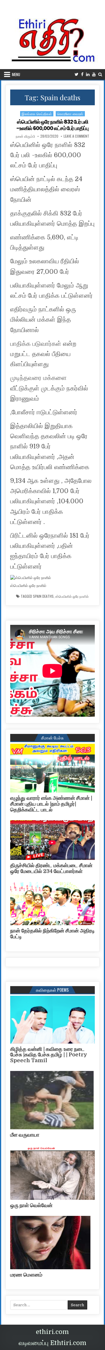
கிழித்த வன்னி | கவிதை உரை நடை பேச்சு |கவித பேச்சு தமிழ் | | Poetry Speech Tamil (48, 1055)
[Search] (100, 74)
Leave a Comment (76, 136)
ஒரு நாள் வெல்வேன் (31, 1205)
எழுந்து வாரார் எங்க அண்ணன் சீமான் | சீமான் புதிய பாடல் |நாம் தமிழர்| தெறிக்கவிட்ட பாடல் (51, 804)
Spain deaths (43, 596)
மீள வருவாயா (24, 1135)
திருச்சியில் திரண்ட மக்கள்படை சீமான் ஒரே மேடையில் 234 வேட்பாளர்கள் (51, 868)
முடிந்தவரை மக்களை (38, 377)
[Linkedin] (88, 74)
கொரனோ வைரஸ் (70, 113)
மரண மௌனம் (26, 1275)
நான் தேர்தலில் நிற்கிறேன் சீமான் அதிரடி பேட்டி (52, 933)
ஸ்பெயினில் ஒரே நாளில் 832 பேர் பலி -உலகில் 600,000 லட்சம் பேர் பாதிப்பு (52, 125)
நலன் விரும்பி (25, 136)
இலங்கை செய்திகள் (37, 113)
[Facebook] (82, 74)
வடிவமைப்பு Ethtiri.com (52, 1343)
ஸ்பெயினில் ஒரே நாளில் (72, 596)
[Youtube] (94, 74)
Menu (16, 74)
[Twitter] (76, 74)
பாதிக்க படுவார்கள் (35, 343)
